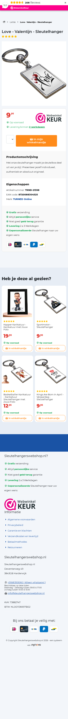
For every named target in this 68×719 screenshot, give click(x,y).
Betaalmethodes (17, 541)
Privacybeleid (15, 525)
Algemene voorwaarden (21, 519)
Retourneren (14, 547)
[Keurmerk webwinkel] (20, 504)
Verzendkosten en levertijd (22, 536)
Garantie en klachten (19, 530)
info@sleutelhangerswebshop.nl (26, 593)
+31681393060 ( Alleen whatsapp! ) (27, 582)
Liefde (13, 22)
